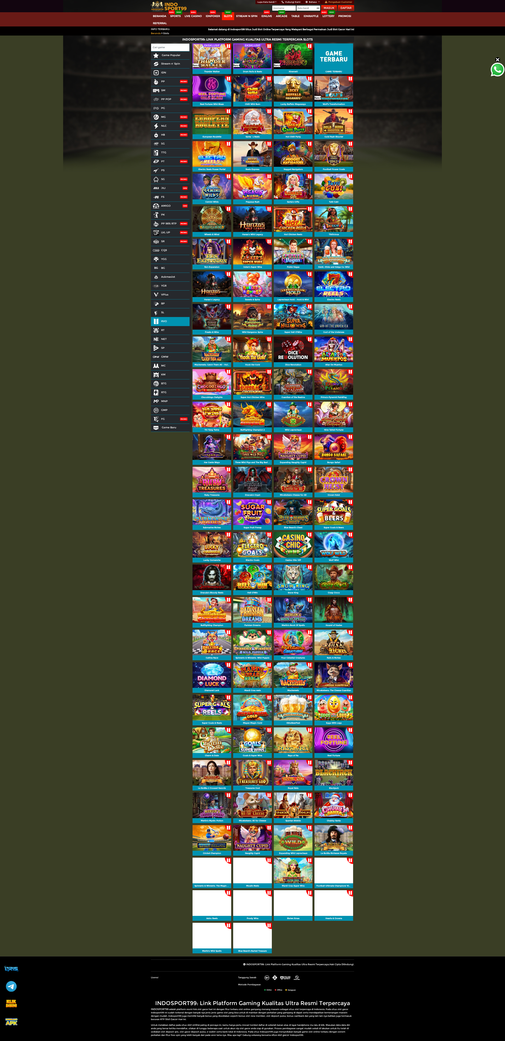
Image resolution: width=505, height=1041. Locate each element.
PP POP (166, 99)
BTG (163, 383)
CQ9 (164, 250)
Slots (228, 16)
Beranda (159, 16)
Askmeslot (168, 276)
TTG (163, 152)
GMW (164, 356)
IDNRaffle (311, 16)
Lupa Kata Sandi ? (266, 2)
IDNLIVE (266, 16)
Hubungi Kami (292, 2)
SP (163, 347)
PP (163, 81)
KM (163, 374)
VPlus (164, 294)
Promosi (344, 16)
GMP (164, 410)
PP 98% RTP (169, 223)
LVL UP (165, 232)
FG (163, 418)
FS (162, 196)
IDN (163, 72)
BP (163, 303)
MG (163, 116)
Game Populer (170, 55)
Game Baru (168, 427)
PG (163, 108)
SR (163, 241)
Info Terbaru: (160, 29)
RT (163, 330)
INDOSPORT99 (159, 1009)
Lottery (328, 16)
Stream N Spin (246, 16)
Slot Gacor (171, 1019)
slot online (193, 1024)
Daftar (346, 8)
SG (163, 179)
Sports (175, 16)
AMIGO (166, 205)
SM (163, 90)
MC (163, 365)
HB (163, 134)
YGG (164, 259)
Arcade (281, 16)
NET (164, 338)
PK (163, 214)
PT (163, 161)
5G (163, 143)
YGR (163, 285)
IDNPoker (213, 16)
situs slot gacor (280, 1034)
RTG (163, 392)
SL (162, 312)
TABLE (295, 16)
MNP (164, 401)
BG (163, 267)
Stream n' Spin (170, 63)
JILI (163, 187)
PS (163, 170)
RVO (164, 321)
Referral (160, 23)
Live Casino (193, 16)
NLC (164, 125)
